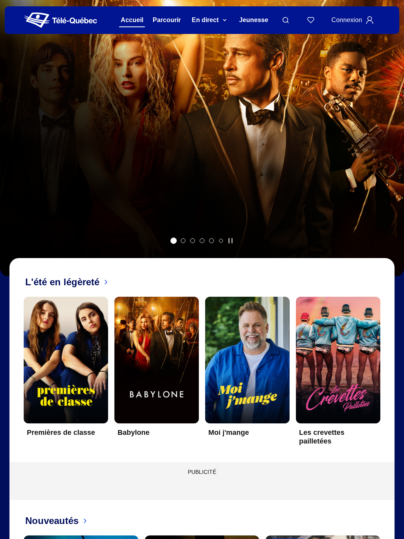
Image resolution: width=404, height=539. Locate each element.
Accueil (132, 20)
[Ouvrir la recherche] (285, 20)
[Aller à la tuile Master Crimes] (211, 241)
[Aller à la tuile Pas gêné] (183, 241)
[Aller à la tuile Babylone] (173, 241)
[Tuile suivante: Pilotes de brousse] (392, 148)
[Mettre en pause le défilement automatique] (230, 241)
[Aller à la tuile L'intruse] (202, 241)
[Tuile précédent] (17, 377)
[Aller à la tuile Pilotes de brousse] (192, 241)
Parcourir (167, 20)
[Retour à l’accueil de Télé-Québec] (61, 20)
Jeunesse (253, 20)
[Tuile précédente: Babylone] (11, 148)
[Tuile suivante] (387, 377)
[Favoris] (310, 20)
